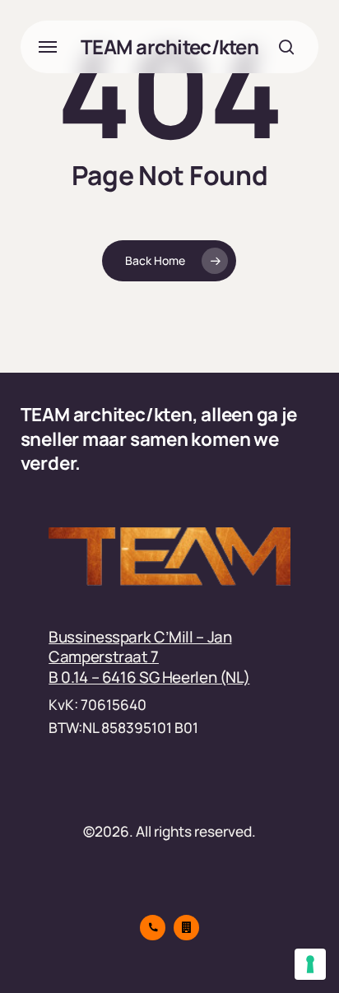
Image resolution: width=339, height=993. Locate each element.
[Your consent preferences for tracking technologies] (310, 964)
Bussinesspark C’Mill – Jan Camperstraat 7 (140, 646)
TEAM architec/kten (169, 47)
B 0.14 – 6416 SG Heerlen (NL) (149, 677)
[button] (48, 47)
